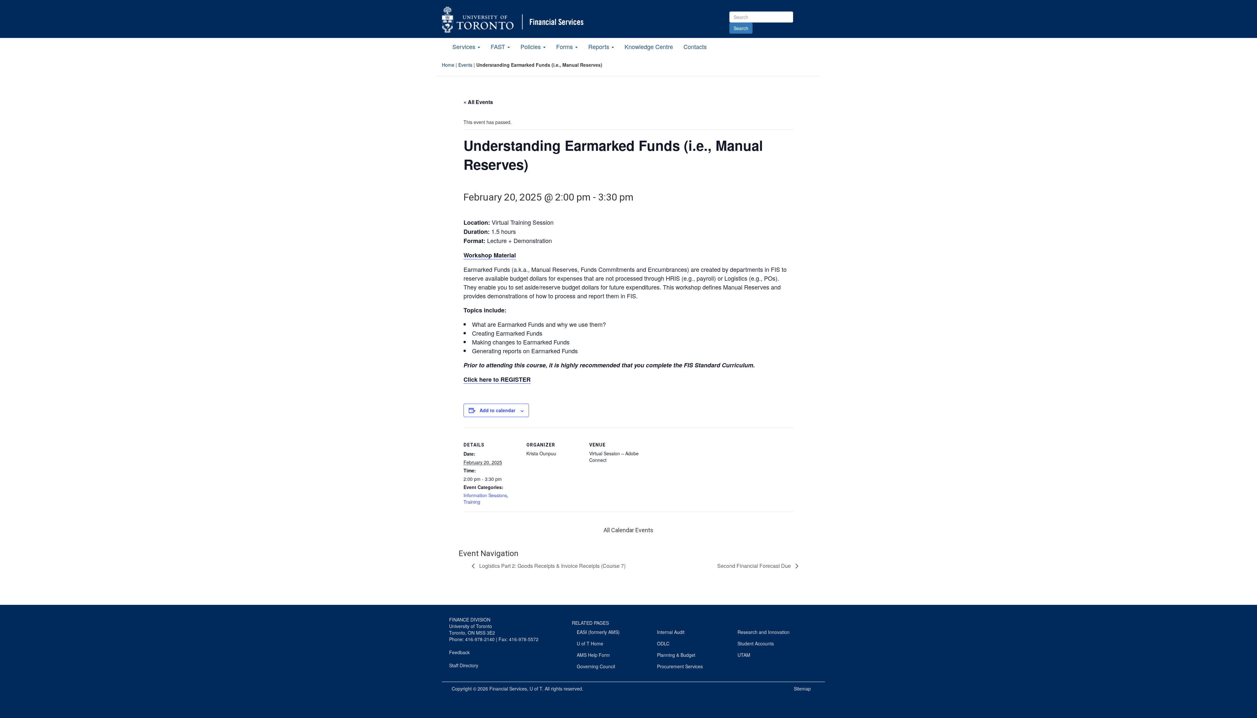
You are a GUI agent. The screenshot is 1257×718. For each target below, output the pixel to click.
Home (448, 64)
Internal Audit (670, 632)
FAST (499, 46)
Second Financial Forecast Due (754, 565)
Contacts (695, 46)
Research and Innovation (764, 632)
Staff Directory (463, 665)
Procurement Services (680, 666)
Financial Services (508, 688)
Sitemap (802, 688)
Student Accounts (756, 643)
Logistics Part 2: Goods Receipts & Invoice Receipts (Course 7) (552, 565)
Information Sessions (485, 495)
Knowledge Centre (649, 46)
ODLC (663, 643)
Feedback (459, 652)
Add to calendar (497, 410)
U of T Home (590, 643)
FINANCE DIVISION (469, 619)
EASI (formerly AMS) (598, 632)
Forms (565, 46)
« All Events (478, 102)
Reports (599, 46)
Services (464, 46)
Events (465, 64)
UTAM (744, 655)
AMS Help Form (593, 655)
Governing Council (596, 666)
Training (472, 502)
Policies (531, 46)
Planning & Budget (676, 655)
